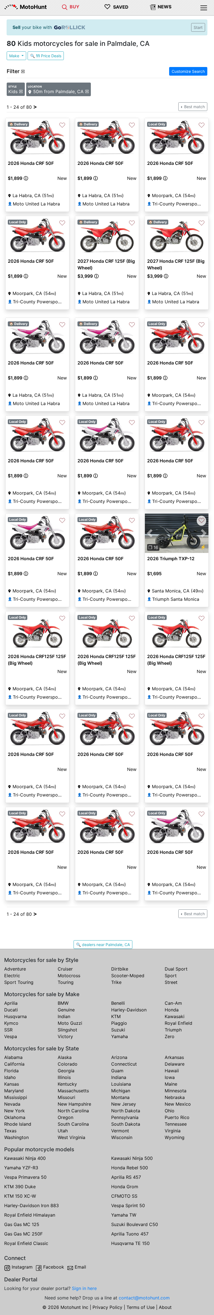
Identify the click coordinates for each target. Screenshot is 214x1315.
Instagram (22, 1267)
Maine (171, 1084)
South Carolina (73, 1124)
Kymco (11, 1023)
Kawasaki (174, 1016)
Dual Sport (176, 969)
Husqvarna (15, 1016)
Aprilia (11, 1003)
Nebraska (175, 1097)
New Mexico (178, 1104)
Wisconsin (121, 1137)
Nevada (12, 1104)
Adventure (15, 969)
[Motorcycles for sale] (64, 6)
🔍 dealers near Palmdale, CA (103, 944)
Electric (12, 975)
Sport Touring (18, 982)
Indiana (118, 1077)
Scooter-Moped (127, 975)
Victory (65, 1036)
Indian (64, 1016)
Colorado (67, 1064)
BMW (63, 1003)
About (165, 1307)
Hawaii (172, 1070)
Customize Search (188, 71)
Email (80, 1267)
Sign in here (84, 1288)
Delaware (174, 1064)
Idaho (10, 1077)
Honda (172, 1010)
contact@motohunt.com (144, 1298)
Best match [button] (194, 106)
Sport (171, 975)
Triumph (173, 1030)
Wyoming (174, 1137)
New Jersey (123, 1104)
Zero (169, 1036)
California (14, 1064)
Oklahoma (14, 1117)
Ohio (169, 1110)
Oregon (65, 1117)
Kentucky (67, 1084)
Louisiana (121, 1084)
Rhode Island (17, 1124)
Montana (120, 1097)
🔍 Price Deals (45, 55)
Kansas (11, 1084)
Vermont (120, 1130)
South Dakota (125, 1124)
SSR (8, 1030)
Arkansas (174, 1057)
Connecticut (124, 1064)
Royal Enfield (178, 1023)
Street (171, 982)
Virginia (173, 1130)
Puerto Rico (177, 1117)
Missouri (66, 1097)
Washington (16, 1137)
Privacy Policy (107, 1307)
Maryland (14, 1090)
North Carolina (73, 1110)
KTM (116, 1016)
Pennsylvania (124, 1117)
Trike (116, 982)
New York (14, 1110)
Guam (117, 1070)
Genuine (66, 1010)
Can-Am (173, 1003)
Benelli (118, 1003)
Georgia (66, 1070)
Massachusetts (73, 1090)
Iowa (170, 1077)
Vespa (10, 1036)
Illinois (64, 1077)
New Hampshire (74, 1104)
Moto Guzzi (70, 1023)
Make (14, 55)
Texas (10, 1130)
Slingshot (67, 1030)
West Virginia (71, 1137)
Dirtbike (119, 969)
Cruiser (65, 969)
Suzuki (118, 1030)
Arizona (119, 1057)
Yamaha (119, 1036)
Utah (63, 1130)
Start (198, 27)
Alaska (65, 1057)
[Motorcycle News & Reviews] (152, 6)
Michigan (120, 1090)
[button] (26, 178)
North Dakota (125, 1110)
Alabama (13, 1057)
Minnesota (175, 1090)
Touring (66, 982)
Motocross (69, 975)
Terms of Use (141, 1307)
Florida (11, 1070)
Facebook (53, 1267)
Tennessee (176, 1124)
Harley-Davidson (129, 1010)
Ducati (11, 1010)
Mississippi (15, 1097)
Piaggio (119, 1023)
